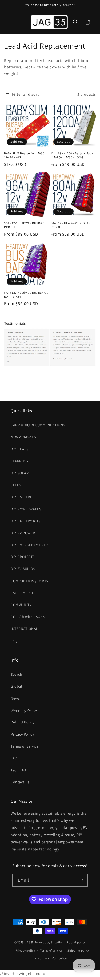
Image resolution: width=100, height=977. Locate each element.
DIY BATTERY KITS (26, 521)
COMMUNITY (21, 604)
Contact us (20, 782)
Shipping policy (78, 950)
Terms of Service (25, 746)
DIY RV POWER (23, 533)
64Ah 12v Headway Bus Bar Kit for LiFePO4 (26, 294)
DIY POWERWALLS (26, 509)
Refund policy (76, 942)
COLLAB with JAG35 (28, 616)
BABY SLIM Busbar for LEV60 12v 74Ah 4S (24, 155)
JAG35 (29, 942)
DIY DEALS (19, 449)
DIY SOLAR (20, 473)
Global (16, 686)
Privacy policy (25, 950)
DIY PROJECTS (22, 556)
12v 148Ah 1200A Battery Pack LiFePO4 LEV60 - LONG (72, 155)
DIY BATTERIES (23, 496)
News (15, 698)
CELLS (16, 485)
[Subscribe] (81, 880)
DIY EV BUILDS (23, 568)
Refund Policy (22, 722)
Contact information (52, 958)
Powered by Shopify (48, 942)
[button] (11, 22)
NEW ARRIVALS (23, 437)
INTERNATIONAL (24, 628)
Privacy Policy (22, 734)
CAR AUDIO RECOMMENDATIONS (38, 425)
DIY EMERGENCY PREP (29, 544)
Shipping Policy (24, 710)
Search (16, 674)
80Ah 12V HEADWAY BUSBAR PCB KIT (71, 225)
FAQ (14, 641)
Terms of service (51, 950)
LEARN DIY (20, 461)
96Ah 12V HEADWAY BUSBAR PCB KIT (24, 225)
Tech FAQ (18, 770)
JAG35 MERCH (23, 592)
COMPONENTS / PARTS (29, 581)
